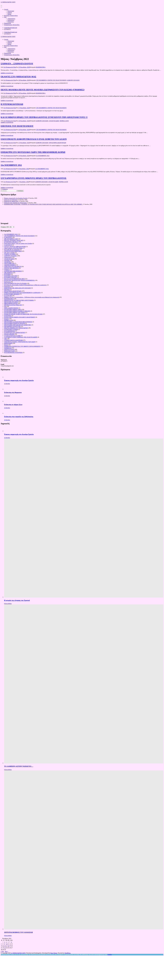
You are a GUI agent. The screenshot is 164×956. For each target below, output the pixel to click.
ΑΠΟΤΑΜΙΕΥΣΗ (9, 263)
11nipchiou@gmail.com (10, 27)
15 (3, 946)
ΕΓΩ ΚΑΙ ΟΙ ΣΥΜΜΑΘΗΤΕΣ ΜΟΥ (14, 279)
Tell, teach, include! (9, 252)
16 (5, 946)
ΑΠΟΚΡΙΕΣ (7, 262)
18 (8, 946)
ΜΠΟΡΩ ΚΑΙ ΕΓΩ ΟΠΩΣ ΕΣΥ (13, 305)
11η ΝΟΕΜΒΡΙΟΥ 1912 (42, 155)
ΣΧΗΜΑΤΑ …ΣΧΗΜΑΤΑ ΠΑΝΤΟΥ (17, 63)
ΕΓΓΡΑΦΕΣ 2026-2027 (10, 277)
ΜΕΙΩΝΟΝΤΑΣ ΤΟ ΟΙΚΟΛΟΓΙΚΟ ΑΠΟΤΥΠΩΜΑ (19, 300)
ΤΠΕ (5, 338)
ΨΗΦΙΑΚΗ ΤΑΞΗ (9, 351)
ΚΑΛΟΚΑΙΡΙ (8, 295)
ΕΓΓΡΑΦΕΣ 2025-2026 (10, 275)
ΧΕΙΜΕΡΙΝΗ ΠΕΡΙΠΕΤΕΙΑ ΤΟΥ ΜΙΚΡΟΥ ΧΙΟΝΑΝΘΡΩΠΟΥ (22, 346)
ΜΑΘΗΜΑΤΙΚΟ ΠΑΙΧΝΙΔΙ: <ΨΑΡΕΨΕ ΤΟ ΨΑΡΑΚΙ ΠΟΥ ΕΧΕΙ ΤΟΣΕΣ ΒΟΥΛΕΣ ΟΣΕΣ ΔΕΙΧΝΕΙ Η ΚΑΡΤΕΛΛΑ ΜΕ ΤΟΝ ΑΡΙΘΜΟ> (43, 204)
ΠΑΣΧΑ (6, 318)
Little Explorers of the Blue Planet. (13, 248)
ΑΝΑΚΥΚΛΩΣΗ (54, 121)
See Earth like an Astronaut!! (12, 249)
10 (6, 944)
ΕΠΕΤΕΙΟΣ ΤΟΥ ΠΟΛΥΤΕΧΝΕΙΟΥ (17, 126)
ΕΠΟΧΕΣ (7, 289)
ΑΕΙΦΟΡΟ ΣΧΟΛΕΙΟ (73, 80)
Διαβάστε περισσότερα (7, 73)
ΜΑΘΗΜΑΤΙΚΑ (40, 67)
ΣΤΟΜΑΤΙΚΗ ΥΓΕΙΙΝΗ (11, 329)
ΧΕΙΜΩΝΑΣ (7, 348)
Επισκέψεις (11, 21)
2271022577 (7, 29)
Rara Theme (53, 953)
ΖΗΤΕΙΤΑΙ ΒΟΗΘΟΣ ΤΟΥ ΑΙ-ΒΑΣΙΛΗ (18, 932)
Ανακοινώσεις (11, 18)
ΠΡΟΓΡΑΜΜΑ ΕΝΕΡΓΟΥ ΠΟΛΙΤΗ (14, 323)
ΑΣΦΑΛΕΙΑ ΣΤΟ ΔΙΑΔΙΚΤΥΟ (13, 266)
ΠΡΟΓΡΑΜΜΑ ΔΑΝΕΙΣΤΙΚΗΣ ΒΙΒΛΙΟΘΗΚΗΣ (18, 322)
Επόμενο (5, 189)
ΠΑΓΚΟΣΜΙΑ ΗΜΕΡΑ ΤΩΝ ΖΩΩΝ (14, 312)
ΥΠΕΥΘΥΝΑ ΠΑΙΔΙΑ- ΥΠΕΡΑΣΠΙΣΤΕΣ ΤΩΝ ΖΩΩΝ (19, 341)
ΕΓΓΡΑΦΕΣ (7, 274)
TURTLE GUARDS (10, 254)
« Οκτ (2, 951)
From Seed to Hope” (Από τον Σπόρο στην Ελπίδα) (18, 243)
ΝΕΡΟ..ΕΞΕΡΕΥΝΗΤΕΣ (11, 308)
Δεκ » (6, 951)
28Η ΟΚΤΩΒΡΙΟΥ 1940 (11, 239)
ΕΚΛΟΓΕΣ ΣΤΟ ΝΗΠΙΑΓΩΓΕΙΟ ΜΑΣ (18, 77)
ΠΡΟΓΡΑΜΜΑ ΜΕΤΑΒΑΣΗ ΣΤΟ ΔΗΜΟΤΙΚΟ (17, 325)
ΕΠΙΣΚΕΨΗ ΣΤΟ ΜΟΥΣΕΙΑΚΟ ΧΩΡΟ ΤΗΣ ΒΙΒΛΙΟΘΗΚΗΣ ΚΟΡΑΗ (33, 152)
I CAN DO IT (8, 245)
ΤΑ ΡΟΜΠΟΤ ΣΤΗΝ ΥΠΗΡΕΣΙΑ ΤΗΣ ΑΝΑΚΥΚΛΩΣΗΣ (20, 337)
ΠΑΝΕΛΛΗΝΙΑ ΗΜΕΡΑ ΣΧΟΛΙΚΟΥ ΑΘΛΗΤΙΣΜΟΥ (19, 317)
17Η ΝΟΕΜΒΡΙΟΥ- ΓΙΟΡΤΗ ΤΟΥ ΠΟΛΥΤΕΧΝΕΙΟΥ (51, 80)
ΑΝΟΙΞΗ (6, 260)
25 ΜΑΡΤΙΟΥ (8, 237)
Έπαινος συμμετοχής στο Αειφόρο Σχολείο (16, 198)
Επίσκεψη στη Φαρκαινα (11, 199)
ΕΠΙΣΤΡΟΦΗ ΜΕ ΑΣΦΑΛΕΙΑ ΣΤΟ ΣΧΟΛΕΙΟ (17, 288)
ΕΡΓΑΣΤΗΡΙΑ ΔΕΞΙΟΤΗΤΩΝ (57, 142)
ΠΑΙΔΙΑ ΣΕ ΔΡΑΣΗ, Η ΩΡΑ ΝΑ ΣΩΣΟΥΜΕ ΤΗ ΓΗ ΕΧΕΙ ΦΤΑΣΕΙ (23, 314)
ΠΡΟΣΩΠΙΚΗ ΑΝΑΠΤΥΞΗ (12, 326)
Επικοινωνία (7, 23)
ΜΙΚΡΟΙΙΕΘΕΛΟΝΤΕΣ (11, 303)
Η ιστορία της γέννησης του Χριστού (17, 600)
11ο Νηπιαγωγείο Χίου (9, 67)
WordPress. (68, 953)
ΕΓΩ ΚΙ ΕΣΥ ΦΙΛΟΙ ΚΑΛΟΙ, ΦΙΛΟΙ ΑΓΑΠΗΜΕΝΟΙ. (19, 280)
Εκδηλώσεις (11, 20)
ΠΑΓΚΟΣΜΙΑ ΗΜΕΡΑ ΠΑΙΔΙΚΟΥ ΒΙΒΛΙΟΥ (17, 311)
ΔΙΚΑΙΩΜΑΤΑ (8, 272)
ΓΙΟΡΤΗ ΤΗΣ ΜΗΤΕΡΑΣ (11, 268)
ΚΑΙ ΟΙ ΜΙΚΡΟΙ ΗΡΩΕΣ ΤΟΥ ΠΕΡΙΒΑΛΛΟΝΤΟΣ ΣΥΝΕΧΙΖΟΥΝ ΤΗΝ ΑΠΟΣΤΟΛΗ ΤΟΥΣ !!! (44, 117)
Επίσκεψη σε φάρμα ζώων (11, 201)
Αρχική (6, 9)
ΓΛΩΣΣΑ (6, 269)
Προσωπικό (11, 11)
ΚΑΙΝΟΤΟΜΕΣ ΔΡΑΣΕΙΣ (11, 294)
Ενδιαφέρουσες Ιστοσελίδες (11, 25)
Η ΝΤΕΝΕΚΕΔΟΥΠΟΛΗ (12, 104)
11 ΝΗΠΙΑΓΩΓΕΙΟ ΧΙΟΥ (8, 2)
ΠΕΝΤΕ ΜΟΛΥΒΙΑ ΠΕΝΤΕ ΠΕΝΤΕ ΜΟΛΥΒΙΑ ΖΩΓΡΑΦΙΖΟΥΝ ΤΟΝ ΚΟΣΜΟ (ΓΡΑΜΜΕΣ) (42, 90)
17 (6, 946)
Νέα (5, 17)
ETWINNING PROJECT (11, 242)
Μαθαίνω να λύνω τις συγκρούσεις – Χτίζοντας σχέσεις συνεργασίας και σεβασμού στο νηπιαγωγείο (31, 297)
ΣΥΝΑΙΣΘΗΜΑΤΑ (9, 331)
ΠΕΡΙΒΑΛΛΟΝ (64, 121)
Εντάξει (110, 954)
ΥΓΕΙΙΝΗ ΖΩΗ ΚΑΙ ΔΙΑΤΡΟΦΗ (13, 340)
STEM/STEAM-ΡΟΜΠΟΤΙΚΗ (13, 251)
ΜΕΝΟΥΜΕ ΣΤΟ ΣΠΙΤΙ (11, 302)
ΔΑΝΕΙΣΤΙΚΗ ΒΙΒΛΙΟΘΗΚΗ (13, 271)
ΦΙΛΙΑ (6, 345)
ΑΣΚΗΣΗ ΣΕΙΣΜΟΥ (10, 265)
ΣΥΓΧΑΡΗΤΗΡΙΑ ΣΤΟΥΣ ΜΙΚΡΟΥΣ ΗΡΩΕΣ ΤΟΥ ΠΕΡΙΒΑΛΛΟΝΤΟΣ (33, 178)
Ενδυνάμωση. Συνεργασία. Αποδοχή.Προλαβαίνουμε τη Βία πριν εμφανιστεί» (25, 285)
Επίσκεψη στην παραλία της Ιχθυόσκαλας (15, 202)
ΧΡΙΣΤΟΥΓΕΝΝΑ (9, 349)
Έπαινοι (10, 12)
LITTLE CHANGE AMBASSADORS (15, 246)
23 (5, 947)
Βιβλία (9, 14)
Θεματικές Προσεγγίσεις (11, 15)
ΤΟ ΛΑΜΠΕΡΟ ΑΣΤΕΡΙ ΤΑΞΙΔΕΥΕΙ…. (18, 766)
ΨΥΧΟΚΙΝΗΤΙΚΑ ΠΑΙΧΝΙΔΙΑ (13, 352)
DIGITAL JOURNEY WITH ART (13, 240)
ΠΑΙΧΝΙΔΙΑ (7, 315)
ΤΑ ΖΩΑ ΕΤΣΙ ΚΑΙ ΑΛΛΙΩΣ (12, 335)
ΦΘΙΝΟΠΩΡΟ (8, 343)
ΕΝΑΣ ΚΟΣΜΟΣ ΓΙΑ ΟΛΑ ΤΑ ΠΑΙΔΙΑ (15, 283)
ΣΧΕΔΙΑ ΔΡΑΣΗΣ (9, 334)
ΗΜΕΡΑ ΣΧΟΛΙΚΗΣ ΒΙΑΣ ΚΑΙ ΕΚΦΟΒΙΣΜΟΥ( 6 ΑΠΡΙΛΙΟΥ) (22, 292)
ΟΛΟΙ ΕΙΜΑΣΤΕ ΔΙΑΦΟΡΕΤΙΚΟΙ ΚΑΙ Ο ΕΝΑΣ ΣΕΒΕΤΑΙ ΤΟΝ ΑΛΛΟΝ (34, 139)
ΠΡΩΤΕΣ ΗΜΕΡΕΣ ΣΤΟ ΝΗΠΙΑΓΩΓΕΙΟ (16, 328)
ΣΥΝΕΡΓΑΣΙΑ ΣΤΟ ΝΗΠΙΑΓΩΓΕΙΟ (14, 332)
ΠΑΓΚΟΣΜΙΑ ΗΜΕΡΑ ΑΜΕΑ (13, 309)
